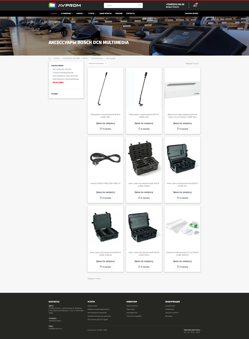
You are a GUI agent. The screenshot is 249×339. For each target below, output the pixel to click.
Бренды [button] (54, 94)
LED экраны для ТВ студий (98, 319)
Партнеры (130, 309)
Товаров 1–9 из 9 (192, 64)
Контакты (130, 13)
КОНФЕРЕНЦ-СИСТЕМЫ (71, 58)
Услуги (91, 13)
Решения (118, 13)
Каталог (79, 13)
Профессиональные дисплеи (99, 316)
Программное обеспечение (65, 76)
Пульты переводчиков (63, 73)
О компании (66, 13)
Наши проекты (106, 13)
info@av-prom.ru (55, 329)
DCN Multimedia (97, 58)
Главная (54, 13)
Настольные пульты (62, 69)
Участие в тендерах (134, 316)
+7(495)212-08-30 (55, 321)
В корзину (107, 129)
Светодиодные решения (97, 313)
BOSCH (85, 58)
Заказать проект (192, 13)
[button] (196, 5)
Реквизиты (169, 309)
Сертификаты (131, 313)
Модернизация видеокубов (98, 309)
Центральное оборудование (66, 79)
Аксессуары (58, 82)
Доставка (168, 316)
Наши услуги (92, 306)
